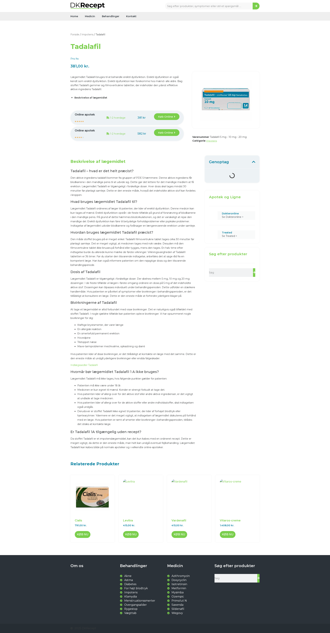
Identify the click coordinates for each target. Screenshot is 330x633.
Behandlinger (110, 16)
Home (74, 16)
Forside (74, 34)
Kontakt (131, 16)
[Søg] (256, 6)
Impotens (87, 34)
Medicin (90, 16)
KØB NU (82, 534)
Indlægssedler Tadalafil (84, 365)
